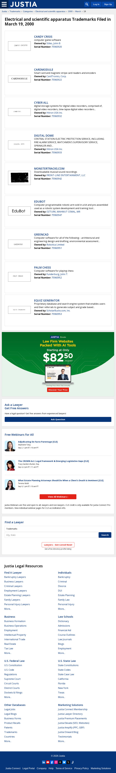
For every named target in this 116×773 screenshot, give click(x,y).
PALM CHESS (42, 267)
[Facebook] (52, 762)
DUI (60, 590)
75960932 (57, 116)
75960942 (57, 178)
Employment (11, 630)
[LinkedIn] (43, 762)
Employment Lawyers (15, 590)
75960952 (57, 277)
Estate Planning (66, 595)
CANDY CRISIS (43, 37)
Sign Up (108, 4)
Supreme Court (12, 678)
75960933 (57, 152)
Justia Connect (12, 768)
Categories (28, 11)
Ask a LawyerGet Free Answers (17, 406)
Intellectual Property (15, 634)
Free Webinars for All (19, 434)
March (78, 11)
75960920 (57, 46)
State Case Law (66, 674)
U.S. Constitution (13, 665)
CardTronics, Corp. (56, 76)
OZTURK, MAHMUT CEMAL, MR (63, 211)
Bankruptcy (64, 577)
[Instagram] (56, 762)
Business (9, 616)
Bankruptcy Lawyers (15, 577)
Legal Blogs (10, 713)
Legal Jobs (9, 709)
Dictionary (63, 621)
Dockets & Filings (13, 692)
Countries (9, 736)
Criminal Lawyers (13, 586)
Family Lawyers (12, 599)
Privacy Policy (81, 768)
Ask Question (58, 419)
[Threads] (60, 762)
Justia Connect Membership (72, 709)
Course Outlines (66, 634)
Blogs (61, 643)
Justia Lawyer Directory (70, 713)
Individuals (64, 572)
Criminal (62, 581)
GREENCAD (41, 234)
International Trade (14, 639)
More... (7, 608)
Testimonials (65, 736)
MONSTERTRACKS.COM (49, 168)
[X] (68, 762)
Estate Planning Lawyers (17, 595)
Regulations (10, 674)
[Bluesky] (64, 762)
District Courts (12, 688)
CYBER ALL (41, 102)
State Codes (64, 669)
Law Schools (65, 616)
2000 (70, 11)
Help (51, 768)
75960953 (57, 314)
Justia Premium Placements (72, 718)
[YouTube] (48, 762)
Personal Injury (66, 604)
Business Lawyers (13, 581)
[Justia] (23, 4)
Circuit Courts (11, 683)
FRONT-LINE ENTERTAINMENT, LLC (66, 175)
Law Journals (65, 639)
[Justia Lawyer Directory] (72, 762)
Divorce (62, 586)
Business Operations (15, 625)
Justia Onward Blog (68, 732)
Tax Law (8, 648)
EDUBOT (39, 201)
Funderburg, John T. (57, 274)
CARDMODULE (43, 70)
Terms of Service (64, 768)
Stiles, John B (53, 43)
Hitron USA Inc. (55, 112)
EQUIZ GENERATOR (46, 300)
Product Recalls (12, 723)
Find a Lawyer (14, 522)
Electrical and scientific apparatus (50, 11)
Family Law (63, 599)
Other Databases (14, 705)
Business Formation (14, 621)
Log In (96, 4)
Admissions (64, 625)
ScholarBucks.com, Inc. (58, 310)
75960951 (57, 248)
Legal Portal (28, 768)
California (63, 678)
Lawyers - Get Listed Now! (58, 544)
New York (63, 688)
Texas (61, 692)
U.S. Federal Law (14, 661)
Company (42, 768)
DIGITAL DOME (44, 135)
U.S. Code (9, 669)
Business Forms (12, 718)
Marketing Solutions (70, 705)
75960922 (57, 79)
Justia (4, 11)
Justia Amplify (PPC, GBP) (71, 727)
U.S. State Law (67, 661)
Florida (61, 683)
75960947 (57, 215)
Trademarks (15, 11)
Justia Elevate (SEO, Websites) (73, 723)
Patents (8, 727)
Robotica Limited (55, 244)
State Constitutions (68, 665)
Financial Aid (64, 630)
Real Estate (10, 643)
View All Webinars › (58, 496)
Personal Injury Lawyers (17, 604)
